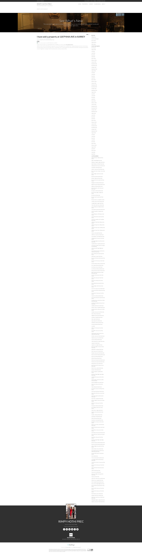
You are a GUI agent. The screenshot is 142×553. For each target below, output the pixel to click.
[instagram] (75, 529)
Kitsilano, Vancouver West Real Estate (98, 336)
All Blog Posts (94, 37)
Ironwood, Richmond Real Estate (97, 324)
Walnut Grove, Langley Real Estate (97, 480)
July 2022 (93, 134)
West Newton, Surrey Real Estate (97, 493)
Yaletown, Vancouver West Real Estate (98, 501)
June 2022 (93, 136)
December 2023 (94, 106)
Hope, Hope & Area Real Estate (97, 320)
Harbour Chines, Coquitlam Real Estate (98, 307)
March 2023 (94, 120)
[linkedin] (69, 529)
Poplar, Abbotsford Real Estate (97, 386)
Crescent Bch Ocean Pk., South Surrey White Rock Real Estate (98, 251)
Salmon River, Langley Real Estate (97, 410)
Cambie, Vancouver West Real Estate (98, 201)
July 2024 (93, 93)
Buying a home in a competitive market (98, 199)
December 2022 (94, 125)
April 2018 (93, 154)
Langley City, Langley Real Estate (97, 344)
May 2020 (93, 141)
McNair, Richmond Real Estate (97, 358)
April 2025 (93, 77)
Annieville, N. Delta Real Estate (97, 167)
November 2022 (94, 127)
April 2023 (93, 118)
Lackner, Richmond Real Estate (97, 339)
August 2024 (94, 92)
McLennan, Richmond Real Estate (97, 356)
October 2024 (94, 88)
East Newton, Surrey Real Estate (97, 267)
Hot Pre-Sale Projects (95, 38)
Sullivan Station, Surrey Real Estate (97, 448)
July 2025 (93, 72)
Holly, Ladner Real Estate (96, 319)
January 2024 (94, 104)
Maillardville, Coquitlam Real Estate (97, 349)
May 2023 (93, 116)
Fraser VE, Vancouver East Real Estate (98, 288)
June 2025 (93, 74)
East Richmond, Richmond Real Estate (98, 268)
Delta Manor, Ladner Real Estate (97, 256)
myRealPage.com (71, 545)
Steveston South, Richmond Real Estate (98, 444)
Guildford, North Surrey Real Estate (97, 305)
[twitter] (67, 529)
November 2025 (94, 65)
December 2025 (94, 63)
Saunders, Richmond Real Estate (97, 414)
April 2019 (93, 148)
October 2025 (94, 67)
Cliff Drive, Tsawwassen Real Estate (98, 234)
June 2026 (93, 53)
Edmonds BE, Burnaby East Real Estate (98, 270)
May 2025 (93, 76)
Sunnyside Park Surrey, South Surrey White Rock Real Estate (98, 451)
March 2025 (94, 79)
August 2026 (94, 49)
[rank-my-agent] (77, 529)
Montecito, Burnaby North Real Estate (98, 361)
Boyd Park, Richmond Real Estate (97, 176)
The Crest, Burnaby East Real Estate (98, 457)
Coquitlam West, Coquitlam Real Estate (98, 243)
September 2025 (94, 69)
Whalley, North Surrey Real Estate (97, 495)
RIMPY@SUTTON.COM (73, 526)
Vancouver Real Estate (95, 476)
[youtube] (72, 529)
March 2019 (94, 150)
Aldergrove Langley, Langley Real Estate (98, 162)
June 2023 (93, 115)
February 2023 (94, 122)
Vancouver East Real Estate (96, 472)
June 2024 (93, 95)
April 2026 (93, 56)
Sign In (38, 0)
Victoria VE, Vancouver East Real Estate (98, 478)
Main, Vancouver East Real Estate (97, 351)
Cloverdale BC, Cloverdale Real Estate (98, 236)
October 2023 (94, 109)
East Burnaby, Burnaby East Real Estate (98, 263)
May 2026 (93, 54)
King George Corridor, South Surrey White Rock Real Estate (98, 334)
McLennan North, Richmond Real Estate (98, 354)
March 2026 (94, 58)
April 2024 (93, 99)
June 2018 (93, 152)
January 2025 (94, 83)
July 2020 (93, 139)
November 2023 (94, 108)
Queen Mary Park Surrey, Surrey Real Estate (47, 39)
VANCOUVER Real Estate (96, 470)
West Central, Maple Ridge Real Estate (98, 483)
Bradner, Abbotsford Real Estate (97, 178)
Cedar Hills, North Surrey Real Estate (98, 205)
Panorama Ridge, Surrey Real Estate (97, 382)
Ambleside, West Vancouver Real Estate (98, 165)
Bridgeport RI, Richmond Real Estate (98, 182)
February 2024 (94, 102)
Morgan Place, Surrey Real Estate (97, 363)
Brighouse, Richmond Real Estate (97, 186)
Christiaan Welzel (67, 547)
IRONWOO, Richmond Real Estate (97, 322)
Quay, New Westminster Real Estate (98, 391)
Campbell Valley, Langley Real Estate (97, 203)
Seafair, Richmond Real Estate (96, 418)
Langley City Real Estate (96, 343)
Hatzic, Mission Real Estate (96, 313)
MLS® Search (97, 4)
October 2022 (94, 129)
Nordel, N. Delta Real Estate (96, 369)
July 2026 (93, 51)
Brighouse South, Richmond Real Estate (98, 184)
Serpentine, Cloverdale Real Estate (97, 420)
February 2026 (94, 60)
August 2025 (94, 70)
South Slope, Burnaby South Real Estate (98, 432)
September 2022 (94, 131)
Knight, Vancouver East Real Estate (97, 337)
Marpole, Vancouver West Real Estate (98, 352)
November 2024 (94, 86)
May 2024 (93, 97)
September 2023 (94, 111)
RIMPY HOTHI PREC (44, 4)
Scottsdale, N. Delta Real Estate (97, 416)
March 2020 (94, 143)
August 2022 (94, 132)
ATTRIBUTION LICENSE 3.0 (77, 547)
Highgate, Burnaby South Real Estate (98, 315)
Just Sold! (93, 326)
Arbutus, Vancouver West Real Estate (98, 169)
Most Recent (94, 47)
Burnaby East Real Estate (96, 195)
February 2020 (94, 145)
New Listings (94, 40)
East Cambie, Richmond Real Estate (97, 265)
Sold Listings (94, 44)
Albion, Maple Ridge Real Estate (97, 160)
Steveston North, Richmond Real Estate (98, 442)
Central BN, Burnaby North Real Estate (98, 209)
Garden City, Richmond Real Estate (97, 295)
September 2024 (94, 90)
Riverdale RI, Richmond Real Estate (97, 405)
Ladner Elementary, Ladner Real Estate (98, 341)
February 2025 (94, 81)
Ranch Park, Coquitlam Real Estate (97, 398)
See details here (69, 44)
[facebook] (64, 529)
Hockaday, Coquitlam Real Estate (97, 317)
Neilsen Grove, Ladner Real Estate (97, 368)
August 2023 (94, 113)
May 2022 (93, 138)
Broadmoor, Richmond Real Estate (97, 190)
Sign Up (42, 0)
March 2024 (94, 100)
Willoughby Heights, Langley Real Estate (98, 499)
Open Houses (94, 42)
